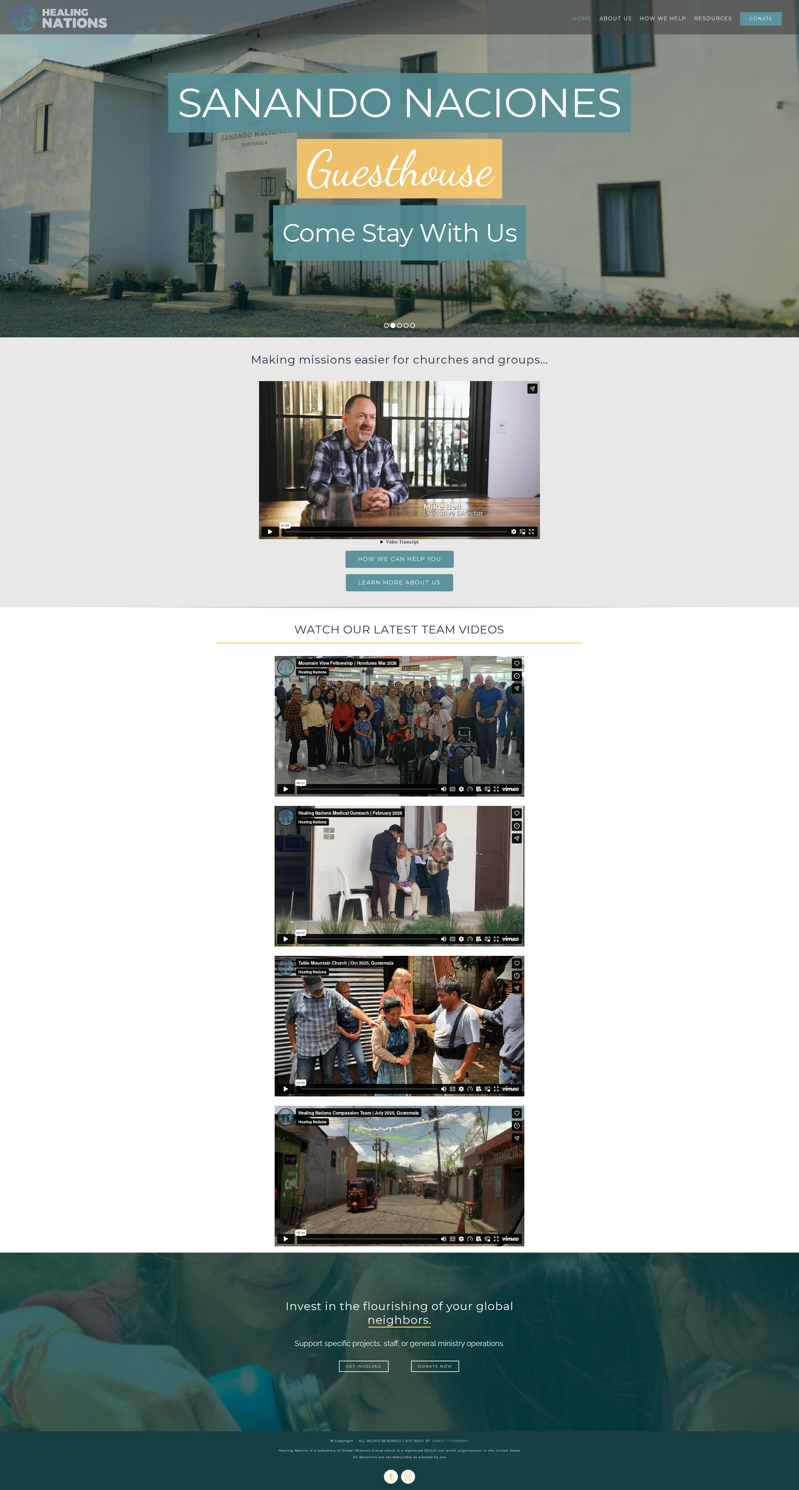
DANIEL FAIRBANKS (450, 1441)
